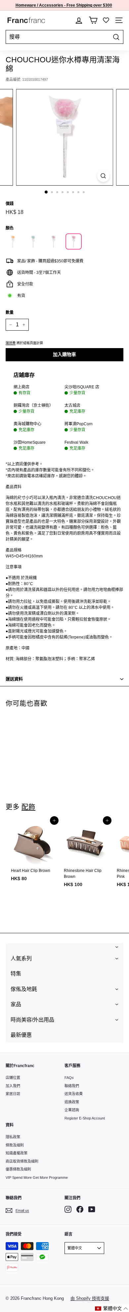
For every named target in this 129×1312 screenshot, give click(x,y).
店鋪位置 (13, 1078)
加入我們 (13, 1086)
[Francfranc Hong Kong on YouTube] (91, 1209)
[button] (111, 1308)
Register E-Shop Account (84, 1118)
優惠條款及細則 (18, 1169)
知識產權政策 (16, 1153)
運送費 (11, 343)
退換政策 (71, 1102)
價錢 (10, 203)
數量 (10, 312)
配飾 (28, 807)
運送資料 (14, 678)
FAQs (69, 1078)
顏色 (10, 228)
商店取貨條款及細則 (22, 1161)
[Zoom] (103, 176)
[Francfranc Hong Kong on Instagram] (67, 1209)
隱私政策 (13, 1137)
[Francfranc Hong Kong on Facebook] (79, 1209)
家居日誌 (13, 1094)
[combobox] (64, 37)
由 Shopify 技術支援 (89, 1298)
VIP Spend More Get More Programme (37, 1177)
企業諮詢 (71, 1110)
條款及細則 (15, 1145)
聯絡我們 (71, 1086)
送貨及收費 (73, 1094)
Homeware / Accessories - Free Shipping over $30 (63, 5)
